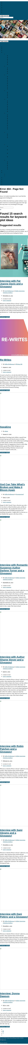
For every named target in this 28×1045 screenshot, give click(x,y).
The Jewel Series (11, 75)
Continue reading (5, 317)
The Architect (12, 68)
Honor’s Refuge (13, 61)
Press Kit (8, 174)
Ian (9, 92)
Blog (4, 49)
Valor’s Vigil (12, 127)
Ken (10, 97)
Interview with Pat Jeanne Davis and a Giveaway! (11, 284)
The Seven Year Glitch (15, 104)
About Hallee (6, 172)
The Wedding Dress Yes (15, 169)
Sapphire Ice (12, 76)
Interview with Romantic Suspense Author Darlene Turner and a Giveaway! (14, 569)
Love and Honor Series (12, 54)
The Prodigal (12, 73)
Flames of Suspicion (14, 108)
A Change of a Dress (15, 106)
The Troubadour (13, 71)
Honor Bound (12, 57)
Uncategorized (20, 494)
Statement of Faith (11, 176)
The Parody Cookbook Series (14, 144)
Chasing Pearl (13, 89)
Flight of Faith (12, 125)
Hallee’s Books (7, 52)
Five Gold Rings (13, 167)
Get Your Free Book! (9, 170)
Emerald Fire (12, 80)
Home (4, 47)
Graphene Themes (12, 1043)
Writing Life (19, 364)
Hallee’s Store (7, 50)
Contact (5, 177)
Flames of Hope (13, 109)
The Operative (13, 69)
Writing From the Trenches (16, 136)
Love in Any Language (15, 56)
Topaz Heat (12, 82)
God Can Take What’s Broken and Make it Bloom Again (12, 487)
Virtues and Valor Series (13, 113)
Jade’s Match (12, 87)
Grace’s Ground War (14, 122)
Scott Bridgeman (9, 291)
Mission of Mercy (13, 123)
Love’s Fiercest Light (14, 64)
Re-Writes (5, 359)
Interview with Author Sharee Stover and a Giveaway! (12, 659)
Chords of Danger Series (13, 66)
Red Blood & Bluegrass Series (14, 99)
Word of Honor (13, 59)
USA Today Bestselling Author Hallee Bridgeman (14, 44)
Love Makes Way (13, 62)
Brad (10, 94)
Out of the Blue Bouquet (15, 162)
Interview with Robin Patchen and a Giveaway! (12, 749)
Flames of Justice (14, 111)
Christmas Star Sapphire (16, 85)
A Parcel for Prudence (15, 120)
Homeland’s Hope (14, 116)
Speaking (5, 183)
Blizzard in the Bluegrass (16, 103)
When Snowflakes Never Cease (18, 165)
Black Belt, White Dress (15, 101)
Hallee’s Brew (7, 179)
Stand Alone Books (11, 132)
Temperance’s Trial (14, 115)
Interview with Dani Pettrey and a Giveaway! (14, 915)
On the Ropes (13, 134)
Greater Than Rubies (15, 78)
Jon (10, 96)
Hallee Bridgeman (9, 364)
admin (6, 431)
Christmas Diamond (14, 83)
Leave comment (7, 300)
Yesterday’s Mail (13, 163)
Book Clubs (6, 181)
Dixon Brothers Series (12, 90)
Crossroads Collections (12, 160)
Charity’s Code (13, 118)
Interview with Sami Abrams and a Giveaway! (11, 833)
